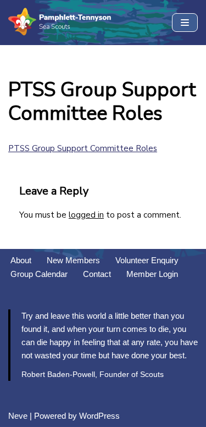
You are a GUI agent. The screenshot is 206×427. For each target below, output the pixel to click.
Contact (97, 274)
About (20, 260)
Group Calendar (39, 274)
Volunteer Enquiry (147, 260)
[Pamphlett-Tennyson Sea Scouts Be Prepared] (60, 22)
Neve (17, 415)
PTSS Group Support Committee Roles (82, 148)
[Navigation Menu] (185, 22)
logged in (86, 214)
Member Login (152, 274)
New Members (73, 260)
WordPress (99, 415)
